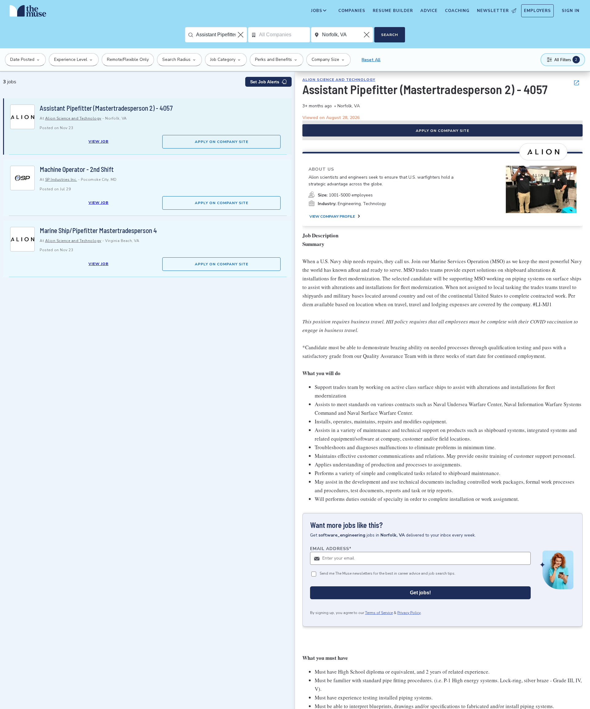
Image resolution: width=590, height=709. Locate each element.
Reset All (371, 60)
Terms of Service (379, 612)
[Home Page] (28, 12)
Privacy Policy (409, 612)
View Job (98, 141)
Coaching (457, 11)
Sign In (571, 11)
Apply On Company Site (221, 141)
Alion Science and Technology (73, 118)
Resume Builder (393, 11)
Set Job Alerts (264, 81)
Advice (429, 11)
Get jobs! (420, 592)
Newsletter (493, 11)
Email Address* (331, 549)
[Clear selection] (241, 35)
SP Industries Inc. (61, 179)
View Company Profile (332, 216)
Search (389, 34)
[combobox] (221, 34)
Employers (537, 11)
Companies (351, 11)
